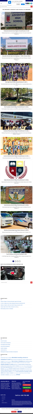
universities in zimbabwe (5, 374)
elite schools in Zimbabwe (17, 361)
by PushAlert (10, 5)
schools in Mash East (5, 370)
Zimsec (18, 374)
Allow (23, 4)
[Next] (20, 261)
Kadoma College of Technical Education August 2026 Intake (11, 301)
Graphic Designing (4, 348)
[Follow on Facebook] (26, 3)
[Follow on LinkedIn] (31, 3)
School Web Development (5, 346)
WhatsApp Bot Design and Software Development (9, 351)
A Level (8, 359)
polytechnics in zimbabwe (17, 364)
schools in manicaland (20, 368)
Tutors (3, 400)
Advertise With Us (4, 402)
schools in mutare (14, 371)
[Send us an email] (28, 3)
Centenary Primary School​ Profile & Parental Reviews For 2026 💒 (16, 130)
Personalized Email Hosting (5, 344)
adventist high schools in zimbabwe (6, 357)
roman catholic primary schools (16, 367)
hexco (11, 362)
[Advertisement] (16, 291)
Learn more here (7, 388)
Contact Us (3, 398)
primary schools (25, 364)
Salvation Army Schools (21, 367)
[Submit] (31, 6)
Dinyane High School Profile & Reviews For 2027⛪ (9, 306)
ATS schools (18, 359)
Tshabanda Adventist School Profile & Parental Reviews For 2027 (16, 30)
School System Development (6, 342)
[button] (1, 3)
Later (18, 4)
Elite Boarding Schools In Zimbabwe (7, 308)
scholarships (26, 367)
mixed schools (5, 364)
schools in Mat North (26, 370)
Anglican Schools (13, 359)
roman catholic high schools (7, 367)
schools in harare (12, 368)
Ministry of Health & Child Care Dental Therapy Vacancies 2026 (11, 305)
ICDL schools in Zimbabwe (16, 362)
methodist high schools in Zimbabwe (25, 362)
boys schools (23, 359)
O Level (11, 364)
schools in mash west (12, 370)
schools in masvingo (20, 370)
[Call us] (30, 3)
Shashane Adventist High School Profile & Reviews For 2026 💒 (16, 230)
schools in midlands (8, 371)
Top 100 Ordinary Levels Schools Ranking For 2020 (16, 254)
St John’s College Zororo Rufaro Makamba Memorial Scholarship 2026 (13, 303)
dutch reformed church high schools (8, 361)
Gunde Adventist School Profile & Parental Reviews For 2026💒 (16, 205)
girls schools (25, 361)
